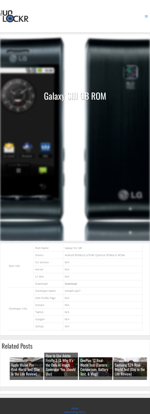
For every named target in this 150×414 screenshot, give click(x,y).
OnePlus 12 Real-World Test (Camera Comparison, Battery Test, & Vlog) (94, 367)
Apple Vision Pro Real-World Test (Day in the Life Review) (25, 369)
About (75, 408)
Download (71, 283)
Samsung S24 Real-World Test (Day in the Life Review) (130, 369)
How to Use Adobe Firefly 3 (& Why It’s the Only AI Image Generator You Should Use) (61, 365)
